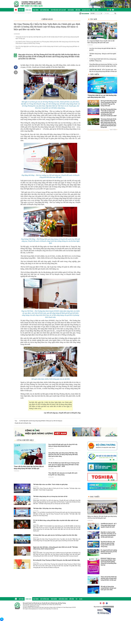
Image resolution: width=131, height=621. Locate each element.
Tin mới (93, 19)
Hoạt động (35, 10)
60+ (98, 10)
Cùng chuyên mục (25, 440)
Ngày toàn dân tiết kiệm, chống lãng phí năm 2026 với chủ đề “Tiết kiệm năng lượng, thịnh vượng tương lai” (55, 548)
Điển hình (78, 10)
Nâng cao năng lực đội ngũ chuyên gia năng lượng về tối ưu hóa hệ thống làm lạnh (102, 517)
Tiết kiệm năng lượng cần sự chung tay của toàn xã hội (50, 496)
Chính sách (28, 10)
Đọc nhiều (95, 496)
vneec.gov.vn (41, 608)
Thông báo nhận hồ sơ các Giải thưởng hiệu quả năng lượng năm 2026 (102, 96)
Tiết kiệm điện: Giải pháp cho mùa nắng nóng (47, 508)
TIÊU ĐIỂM (94, 74)
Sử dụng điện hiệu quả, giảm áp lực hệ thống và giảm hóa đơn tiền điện (55, 535)
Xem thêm (113, 129)
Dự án (93, 10)
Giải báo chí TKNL (86, 10)
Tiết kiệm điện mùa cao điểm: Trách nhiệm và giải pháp (50, 484)
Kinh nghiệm (71, 10)
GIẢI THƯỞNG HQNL (44, 10)
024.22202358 (85, 13)
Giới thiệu (21, 10)
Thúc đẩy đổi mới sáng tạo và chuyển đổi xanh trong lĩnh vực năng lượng (62, 474)
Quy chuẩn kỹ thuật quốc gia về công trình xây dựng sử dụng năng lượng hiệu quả (62, 445)
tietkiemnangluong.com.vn (33, 608)
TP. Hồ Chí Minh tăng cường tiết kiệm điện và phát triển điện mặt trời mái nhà (55, 521)
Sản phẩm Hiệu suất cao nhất (58, 10)
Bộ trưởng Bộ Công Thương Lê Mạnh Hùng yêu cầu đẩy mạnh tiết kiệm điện (56, 560)
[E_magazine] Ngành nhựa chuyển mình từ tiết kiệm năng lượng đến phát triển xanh (101, 41)
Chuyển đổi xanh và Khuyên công (23, 423)
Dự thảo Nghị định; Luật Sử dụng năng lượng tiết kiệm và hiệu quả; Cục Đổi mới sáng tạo (40, 420)
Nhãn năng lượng (63, 599)
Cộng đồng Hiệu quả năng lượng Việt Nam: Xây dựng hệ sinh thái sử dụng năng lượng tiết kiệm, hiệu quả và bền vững (63, 454)
